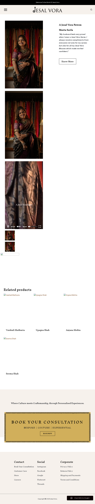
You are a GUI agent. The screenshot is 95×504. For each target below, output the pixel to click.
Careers (17, 480)
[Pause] (8, 226)
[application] (24, 195)
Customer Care (20, 471)
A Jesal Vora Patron (70, 24)
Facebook (41, 471)
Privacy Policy (66, 467)
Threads (40, 484)
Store (16, 475)
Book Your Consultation (24, 467)
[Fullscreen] (39, 226)
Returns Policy (66, 471)
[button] (91, 9)
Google (40, 475)
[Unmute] (29, 226)
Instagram (41, 467)
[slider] (19, 226)
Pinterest (41, 480)
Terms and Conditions (69, 480)
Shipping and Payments (70, 475)
